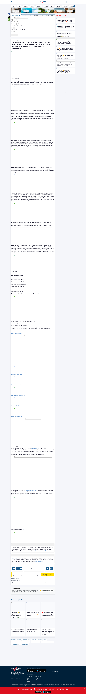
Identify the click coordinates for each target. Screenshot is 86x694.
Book (15, 15)
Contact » (54, 673)
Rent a (49, 15)
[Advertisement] (33, 655)
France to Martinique (35, 641)
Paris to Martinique (24, 644)
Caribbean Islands (26, 639)
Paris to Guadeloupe (15, 644)
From (12, 17)
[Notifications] (65, 2)
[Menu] (12, 2)
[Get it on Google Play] (51, 568)
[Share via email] (9, 19)
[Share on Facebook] (9, 14)
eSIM (15, 544)
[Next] (74, 6)
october (47, 641)
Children (13, 29)
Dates (12, 21)
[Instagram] (17, 568)
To (11, 19)
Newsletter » (54, 674)
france (44, 639)
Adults (12, 25)
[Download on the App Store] (47, 568)
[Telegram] (20, 568)
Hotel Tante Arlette (35, 448)
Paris (52, 641)
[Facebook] (13, 568)
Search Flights (14, 35)
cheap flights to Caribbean (36, 639)
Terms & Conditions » (56, 669)
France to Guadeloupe (25, 641)
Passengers (13, 23)
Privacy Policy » (55, 671)
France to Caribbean (15, 641)
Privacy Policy (28, 684)
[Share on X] (9, 17)
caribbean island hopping (16, 639)
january (42, 641)
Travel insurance (19, 555)
